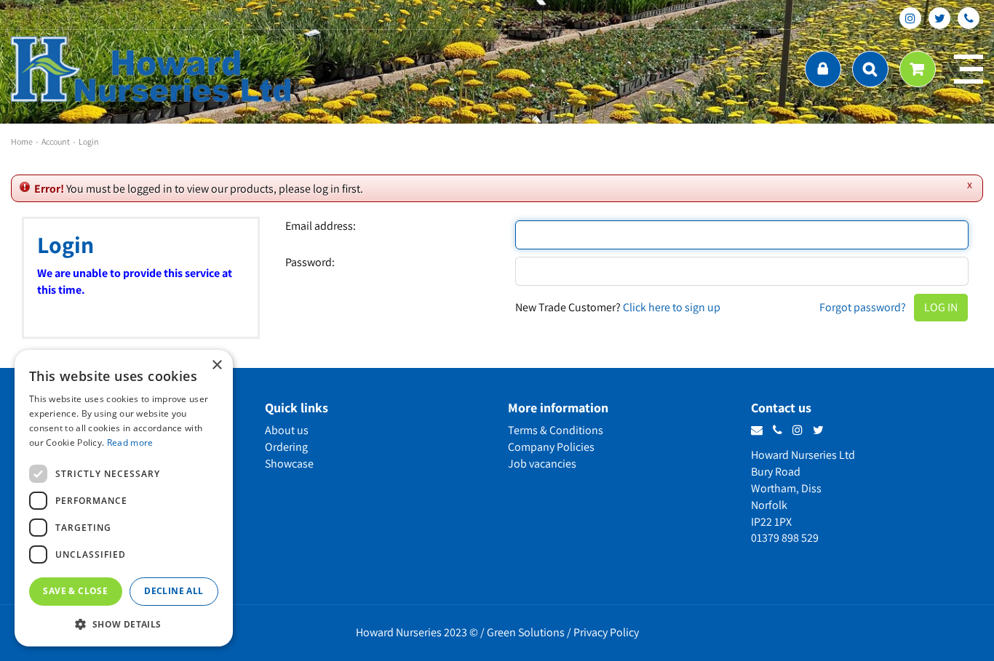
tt (939, 18)
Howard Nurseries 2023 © (417, 632)
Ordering (286, 446)
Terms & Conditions (555, 430)
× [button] (216, 365)
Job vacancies (542, 463)
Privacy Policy (606, 632)
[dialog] (124, 498)
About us (287, 430)
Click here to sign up (671, 307)
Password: (310, 262)
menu (968, 69)
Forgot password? (862, 307)
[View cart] (917, 69)
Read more (130, 442)
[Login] (823, 69)
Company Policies (551, 446)
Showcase (289, 463)
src (870, 69)
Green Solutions (526, 632)
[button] (123, 623)
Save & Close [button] (75, 591)
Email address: (320, 226)
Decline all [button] (173, 591)
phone (968, 18)
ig (910, 18)
